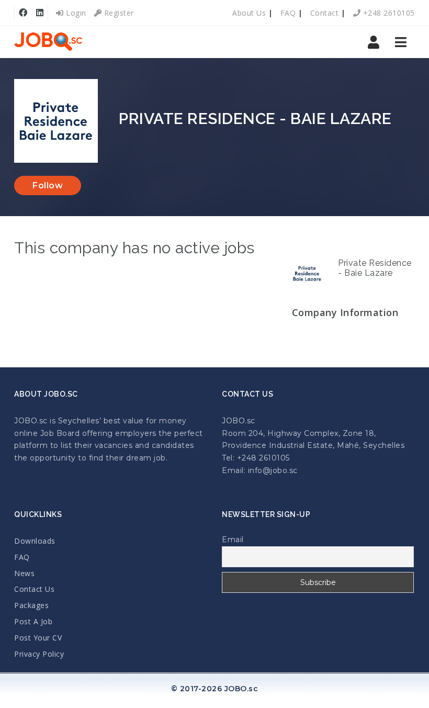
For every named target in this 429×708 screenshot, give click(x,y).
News (24, 573)
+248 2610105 (387, 13)
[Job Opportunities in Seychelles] (48, 42)
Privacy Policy (39, 654)
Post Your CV (38, 638)
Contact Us (34, 589)
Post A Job (33, 621)
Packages (31, 605)
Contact (324, 13)
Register (117, 13)
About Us (249, 13)
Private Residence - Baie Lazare (375, 268)
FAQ (288, 13)
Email (233, 539)
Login (75, 13)
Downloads (34, 541)
